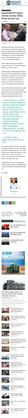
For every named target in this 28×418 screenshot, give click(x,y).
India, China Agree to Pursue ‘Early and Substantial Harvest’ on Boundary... (18, 318)
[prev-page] (3, 248)
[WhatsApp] (13, 202)
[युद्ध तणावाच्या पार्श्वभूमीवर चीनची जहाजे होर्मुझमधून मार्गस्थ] (5, 234)
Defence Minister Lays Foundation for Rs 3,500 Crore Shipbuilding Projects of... (18, 364)
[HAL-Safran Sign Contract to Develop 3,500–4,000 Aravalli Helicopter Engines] (14, 284)
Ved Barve (5, 21)
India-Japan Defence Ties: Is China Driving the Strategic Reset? (17, 379)
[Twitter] (6, 202)
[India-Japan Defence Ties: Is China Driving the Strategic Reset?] (5, 380)
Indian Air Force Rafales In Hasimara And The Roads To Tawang (18, 387)
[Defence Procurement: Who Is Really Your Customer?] (5, 326)
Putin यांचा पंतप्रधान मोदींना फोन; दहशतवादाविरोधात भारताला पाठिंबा (20, 214)
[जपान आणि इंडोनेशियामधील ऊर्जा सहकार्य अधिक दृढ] (5, 227)
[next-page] (5, 248)
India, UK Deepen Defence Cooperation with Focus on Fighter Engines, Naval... (17, 310)
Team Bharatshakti (6, 297)
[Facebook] (3, 202)
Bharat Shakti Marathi (10, 8)
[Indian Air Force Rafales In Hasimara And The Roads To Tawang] (5, 388)
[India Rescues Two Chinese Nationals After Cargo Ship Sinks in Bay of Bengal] (5, 356)
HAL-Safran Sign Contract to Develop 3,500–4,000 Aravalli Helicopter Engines (12, 294)
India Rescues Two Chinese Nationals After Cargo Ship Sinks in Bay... (17, 356)
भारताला (7, 80)
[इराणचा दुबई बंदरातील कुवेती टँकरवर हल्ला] (5, 242)
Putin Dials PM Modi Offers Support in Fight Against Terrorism (7, 214)
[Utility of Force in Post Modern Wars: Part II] (5, 349)
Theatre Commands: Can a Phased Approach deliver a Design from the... (17, 333)
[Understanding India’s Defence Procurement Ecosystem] (5, 372)
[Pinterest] (10, 202)
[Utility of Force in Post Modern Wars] (5, 403)
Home (3, 8)
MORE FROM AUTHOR (19, 221)
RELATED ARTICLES (7, 221)
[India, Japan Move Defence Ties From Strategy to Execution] (5, 410)
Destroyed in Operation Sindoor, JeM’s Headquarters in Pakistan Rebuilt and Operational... (18, 341)
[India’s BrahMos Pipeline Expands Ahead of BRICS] (5, 395)
